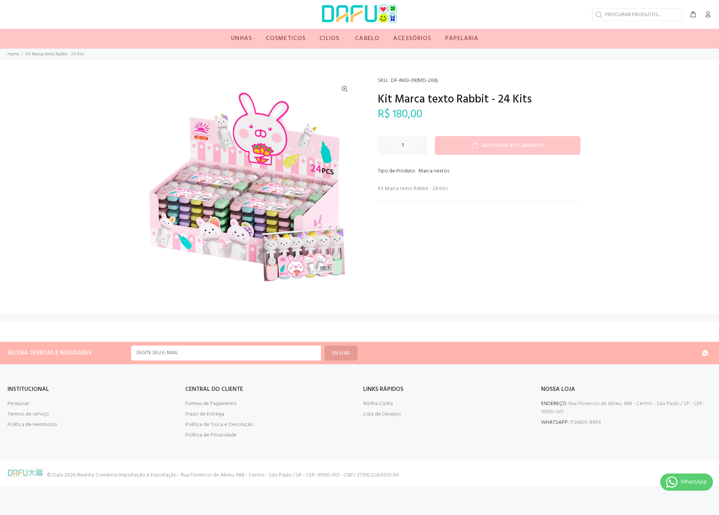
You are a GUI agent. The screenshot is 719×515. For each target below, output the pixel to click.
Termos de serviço (28, 414)
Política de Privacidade (211, 435)
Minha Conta (378, 403)
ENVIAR (341, 353)
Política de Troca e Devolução (219, 424)
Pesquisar (18, 403)
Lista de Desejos (382, 414)
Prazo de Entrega (204, 414)
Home (13, 54)
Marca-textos (434, 171)
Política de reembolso (32, 424)
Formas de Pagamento (211, 403)
